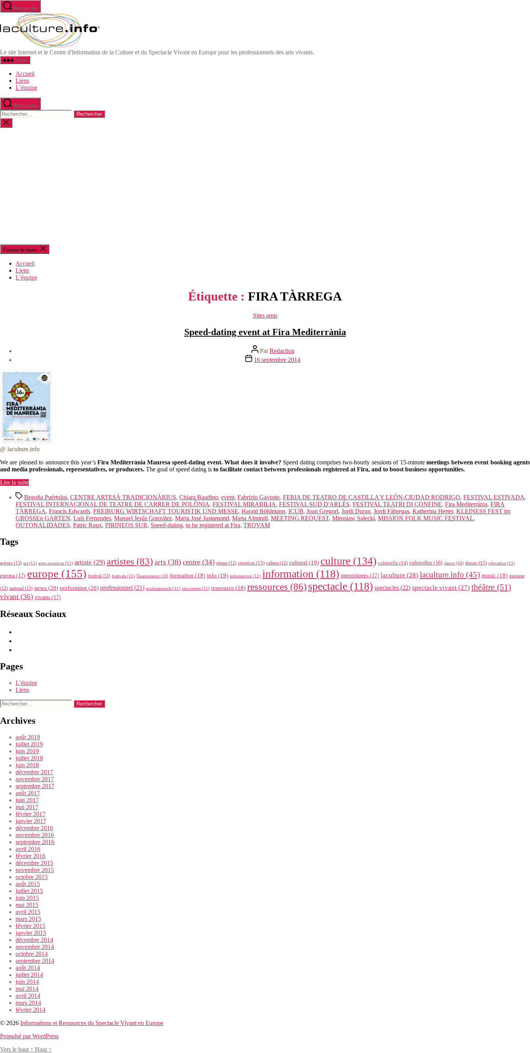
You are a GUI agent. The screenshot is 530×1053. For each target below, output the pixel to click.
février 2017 (30, 814)
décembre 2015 (34, 863)
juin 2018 (27, 765)
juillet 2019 (29, 744)
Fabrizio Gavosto (258, 497)
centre (199, 562)
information (300, 574)
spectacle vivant (441, 587)
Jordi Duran (356, 511)
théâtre (491, 587)
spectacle (340, 586)
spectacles (392, 587)
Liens (22, 80)
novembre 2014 (35, 947)
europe (57, 573)
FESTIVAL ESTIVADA (494, 497)
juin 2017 (27, 800)
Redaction (282, 351)
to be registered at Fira (213, 525)
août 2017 (28, 793)
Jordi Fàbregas (391, 511)
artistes (130, 561)
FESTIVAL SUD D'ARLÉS (314, 504)
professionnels (163, 588)
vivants (48, 597)
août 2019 (28, 737)
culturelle (393, 563)
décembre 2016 (34, 828)
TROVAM (256, 525)
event (227, 497)
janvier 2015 (31, 933)
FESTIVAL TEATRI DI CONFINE (397, 504)
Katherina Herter (432, 511)
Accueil (25, 73)
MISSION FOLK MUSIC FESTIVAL (426, 518)
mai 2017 (27, 807)
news (46, 587)
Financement (152, 576)
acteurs (11, 563)
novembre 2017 (35, 779)
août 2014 (28, 967)
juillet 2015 (29, 891)
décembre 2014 (34, 940)
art (30, 563)
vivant (16, 597)
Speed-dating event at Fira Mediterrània (265, 332)
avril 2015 (28, 912)
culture (348, 561)
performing (79, 587)
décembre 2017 (34, 772)
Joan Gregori (322, 511)
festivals (123, 575)
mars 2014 (28, 1002)
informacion (245, 575)
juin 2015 (27, 898)
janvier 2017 (31, 821)
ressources (277, 586)
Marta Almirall (250, 518)
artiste (89, 562)
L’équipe (26, 87)
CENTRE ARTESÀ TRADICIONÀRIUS (123, 497)
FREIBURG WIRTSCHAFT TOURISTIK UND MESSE (165, 511)
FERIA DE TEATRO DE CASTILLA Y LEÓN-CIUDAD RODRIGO (371, 497)
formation (187, 575)
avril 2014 (28, 995)
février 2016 (30, 856)
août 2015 (28, 884)
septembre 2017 (35, 786)
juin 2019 (27, 751)
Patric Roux (87, 525)
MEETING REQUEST (300, 518)
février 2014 (30, 1009)
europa (13, 575)
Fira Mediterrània (466, 504)
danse (476, 563)
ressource (228, 588)
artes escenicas (55, 563)
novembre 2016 (35, 835)
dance (454, 563)
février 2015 (30, 926)
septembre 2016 (35, 842)
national (21, 588)
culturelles (426, 563)
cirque (226, 563)
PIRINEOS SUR (126, 525)
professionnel (122, 587)
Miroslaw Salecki (353, 518)
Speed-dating (167, 525)
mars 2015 (28, 919)
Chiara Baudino (198, 497)
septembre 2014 (35, 960)
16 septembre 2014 (277, 359)
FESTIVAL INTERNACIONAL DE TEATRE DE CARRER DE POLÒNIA (113, 504)
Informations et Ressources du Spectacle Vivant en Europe (91, 1023)
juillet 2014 (29, 974)
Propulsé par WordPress (29, 1036)
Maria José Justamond (202, 518)
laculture (399, 575)
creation (251, 563)
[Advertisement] (265, 186)
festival (99, 576)
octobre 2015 (32, 877)
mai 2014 (27, 988)
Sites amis (265, 315)
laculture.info (450, 574)
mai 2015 (27, 905)
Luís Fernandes (92, 518)
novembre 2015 (35, 870)
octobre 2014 (32, 953)
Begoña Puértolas (45, 497)
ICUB (295, 511)
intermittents (360, 575)
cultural (304, 563)
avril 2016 (28, 849)
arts (167, 562)
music (494, 575)
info (217, 575)
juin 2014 (27, 981)
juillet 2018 (29, 758)
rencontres (196, 588)
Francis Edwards (69, 511)
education (501, 563)
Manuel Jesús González (143, 518)
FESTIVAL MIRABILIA (244, 504)
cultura (277, 563)
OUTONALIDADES (43, 525)
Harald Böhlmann (263, 511)
